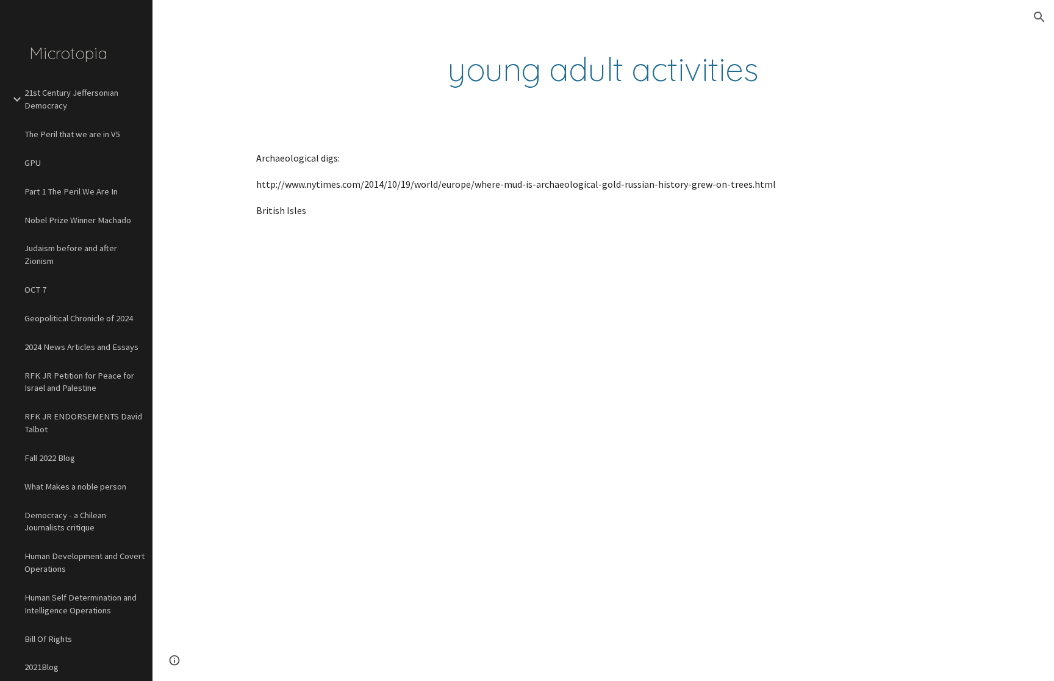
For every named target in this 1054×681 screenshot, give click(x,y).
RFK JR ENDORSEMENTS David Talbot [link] (83, 423)
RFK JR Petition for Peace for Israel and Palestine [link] (79, 382)
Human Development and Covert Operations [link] (84, 562)
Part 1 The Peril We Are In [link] (71, 191)
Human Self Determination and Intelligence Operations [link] (80, 604)
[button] (1039, 17)
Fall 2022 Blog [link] (49, 457)
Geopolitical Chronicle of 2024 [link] (78, 318)
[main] (603, 69)
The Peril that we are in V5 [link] (72, 134)
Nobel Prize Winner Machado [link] (77, 220)
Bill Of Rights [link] (48, 638)
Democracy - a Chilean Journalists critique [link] (65, 521)
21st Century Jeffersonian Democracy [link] (71, 99)
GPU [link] (32, 162)
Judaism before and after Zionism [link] (70, 254)
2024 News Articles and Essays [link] (81, 346)
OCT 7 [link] (35, 289)
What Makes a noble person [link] (75, 486)
